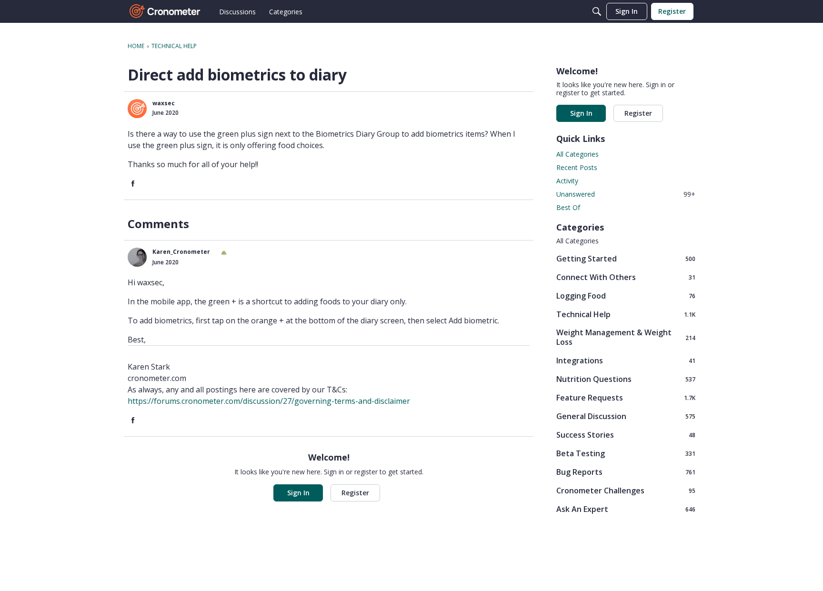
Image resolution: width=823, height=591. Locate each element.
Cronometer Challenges (625, 490)
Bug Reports (625, 472)
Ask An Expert (625, 509)
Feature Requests (625, 397)
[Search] (596, 11)
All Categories (577, 154)
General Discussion (625, 416)
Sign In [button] (298, 492)
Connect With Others (625, 277)
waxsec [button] (163, 103)
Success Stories (625, 435)
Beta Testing (625, 453)
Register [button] (355, 492)
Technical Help (625, 314)
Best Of (568, 207)
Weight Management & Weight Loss (625, 337)
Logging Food (625, 295)
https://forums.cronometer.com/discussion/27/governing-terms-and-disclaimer (269, 401)
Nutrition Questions (625, 379)
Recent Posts (576, 167)
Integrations (625, 360)
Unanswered (625, 194)
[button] (137, 108)
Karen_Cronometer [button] (181, 252)
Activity (567, 180)
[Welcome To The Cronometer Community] (165, 11)
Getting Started (625, 258)
